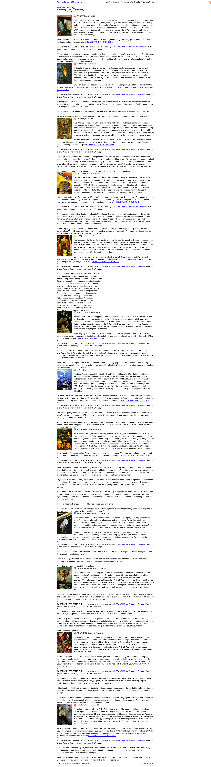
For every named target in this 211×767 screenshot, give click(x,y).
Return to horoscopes (64, 763)
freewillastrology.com (147, 763)
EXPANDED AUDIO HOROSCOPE (99, 42)
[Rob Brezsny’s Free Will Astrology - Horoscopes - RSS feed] (209, 3)
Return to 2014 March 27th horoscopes (69, 2)
